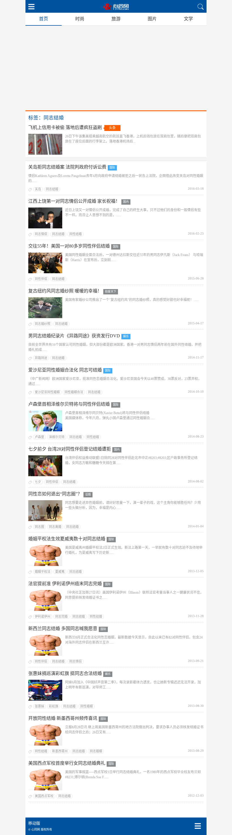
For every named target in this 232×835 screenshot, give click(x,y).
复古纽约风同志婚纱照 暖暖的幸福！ (65, 290)
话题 (88, 494)
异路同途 (41, 358)
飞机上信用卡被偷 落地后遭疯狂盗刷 (65, 127)
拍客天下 (110, 291)
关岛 (38, 189)
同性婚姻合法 (74, 392)
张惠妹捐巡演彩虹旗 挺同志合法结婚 (65, 673)
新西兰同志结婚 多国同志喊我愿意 (62, 628)
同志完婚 (61, 616)
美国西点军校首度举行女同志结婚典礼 (66, 763)
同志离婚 (55, 526)
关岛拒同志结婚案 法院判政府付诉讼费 (67, 167)
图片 (152, 18)
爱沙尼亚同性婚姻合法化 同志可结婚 (65, 370)
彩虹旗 (53, 706)
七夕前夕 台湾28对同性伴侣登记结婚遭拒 (69, 449)
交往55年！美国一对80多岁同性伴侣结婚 (69, 246)
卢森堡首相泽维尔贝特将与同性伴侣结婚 (69, 404)
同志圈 (39, 526)
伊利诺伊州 (42, 616)
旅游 (116, 18)
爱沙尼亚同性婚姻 (47, 392)
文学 (188, 18)
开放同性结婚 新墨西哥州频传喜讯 (62, 718)
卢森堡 (39, 437)
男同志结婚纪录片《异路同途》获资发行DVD (74, 335)
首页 (43, 18)
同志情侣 (41, 234)
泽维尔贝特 (57, 437)
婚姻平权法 (42, 571)
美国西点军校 (44, 796)
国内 (126, 201)
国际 (112, 167)
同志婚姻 (96, 751)
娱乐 (126, 336)
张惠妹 (39, 706)
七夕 (38, 482)
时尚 (79, 18)
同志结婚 (52, 189)
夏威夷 (60, 571)
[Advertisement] (116, 68)
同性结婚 (75, 234)
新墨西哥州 (60, 751)
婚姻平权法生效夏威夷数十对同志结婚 (66, 538)
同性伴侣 (41, 279)
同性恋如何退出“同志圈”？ (55, 493)
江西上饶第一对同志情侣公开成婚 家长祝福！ (74, 201)
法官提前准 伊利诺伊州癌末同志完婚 (65, 583)
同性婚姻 (86, 706)
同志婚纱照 (42, 323)
